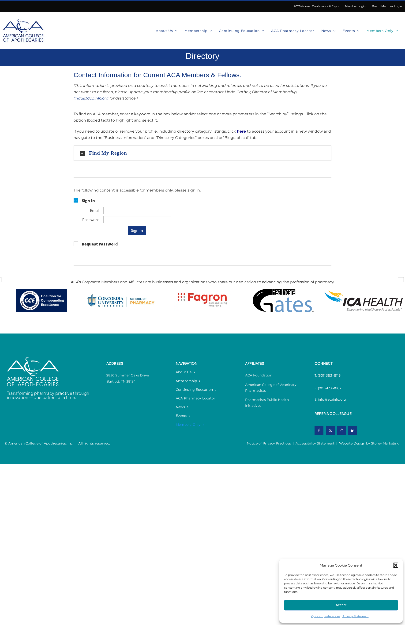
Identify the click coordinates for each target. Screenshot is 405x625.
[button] (395, 565)
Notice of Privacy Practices (269, 443)
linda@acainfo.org (91, 98)
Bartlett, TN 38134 (120, 381)
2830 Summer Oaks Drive (127, 375)
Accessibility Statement (315, 443)
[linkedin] (352, 430)
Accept (341, 605)
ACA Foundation (258, 375)
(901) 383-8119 (329, 375)
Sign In (137, 230)
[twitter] (330, 430)
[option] (41, 305)
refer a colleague (333, 413)
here (241, 131)
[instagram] (341, 430)
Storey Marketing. (385, 443)
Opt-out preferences (325, 616)
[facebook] (319, 430)
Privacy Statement (355, 616)
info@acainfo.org (332, 399)
